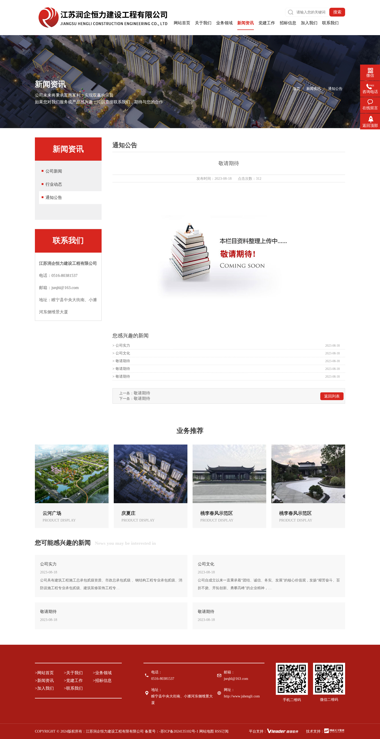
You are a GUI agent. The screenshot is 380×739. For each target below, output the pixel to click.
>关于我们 (73, 673)
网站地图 (206, 731)
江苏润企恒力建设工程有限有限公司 (115, 731)
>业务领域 (102, 673)
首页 (296, 89)
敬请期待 (142, 393)
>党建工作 (73, 680)
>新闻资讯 (44, 680)
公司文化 (206, 564)
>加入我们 (44, 688)
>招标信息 (102, 680)
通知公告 (53, 197)
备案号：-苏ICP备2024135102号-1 (172, 731)
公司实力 (48, 564)
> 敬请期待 (121, 361)
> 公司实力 (121, 345)
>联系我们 (73, 688)
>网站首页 (44, 673)
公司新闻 (53, 171)
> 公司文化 (121, 353)
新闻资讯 (313, 89)
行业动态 (53, 184)
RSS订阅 (222, 731)
